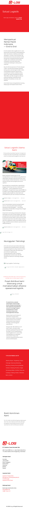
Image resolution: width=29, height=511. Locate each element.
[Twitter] (14, 508)
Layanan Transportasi (8, 476)
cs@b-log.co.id (6, 491)
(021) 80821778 (6, 489)
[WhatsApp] (12, 508)
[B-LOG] (14, 2)
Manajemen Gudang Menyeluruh (11, 477)
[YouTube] (16, 508)
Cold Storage (6, 479)
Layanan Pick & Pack (8, 480)
